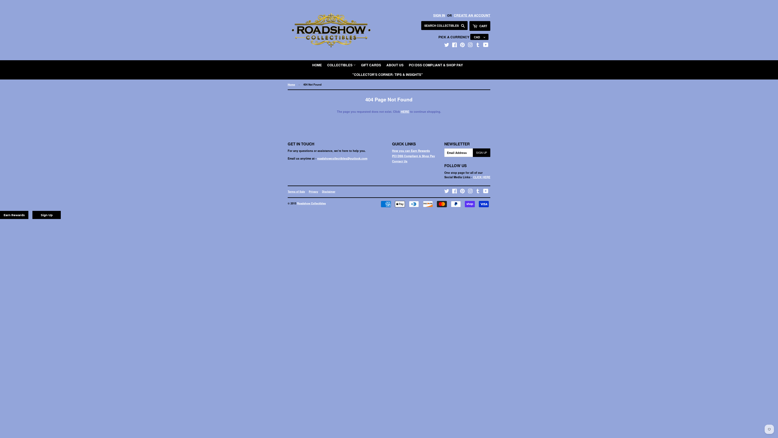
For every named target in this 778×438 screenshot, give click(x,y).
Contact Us (399, 161)
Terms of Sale (296, 191)
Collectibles (340, 65)
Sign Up (481, 153)
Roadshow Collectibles (311, 203)
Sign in (439, 15)
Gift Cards (371, 65)
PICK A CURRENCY (454, 37)
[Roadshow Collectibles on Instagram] (470, 46)
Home (317, 65)
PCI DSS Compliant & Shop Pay (436, 65)
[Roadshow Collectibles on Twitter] (446, 46)
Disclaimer (328, 191)
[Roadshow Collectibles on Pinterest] (462, 46)
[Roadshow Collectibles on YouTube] (485, 46)
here (405, 111)
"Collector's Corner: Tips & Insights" (387, 74)
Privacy (313, 191)
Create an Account (472, 15)
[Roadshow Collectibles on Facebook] (454, 46)
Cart (483, 26)
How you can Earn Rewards (411, 151)
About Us (395, 65)
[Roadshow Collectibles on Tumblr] (478, 46)
